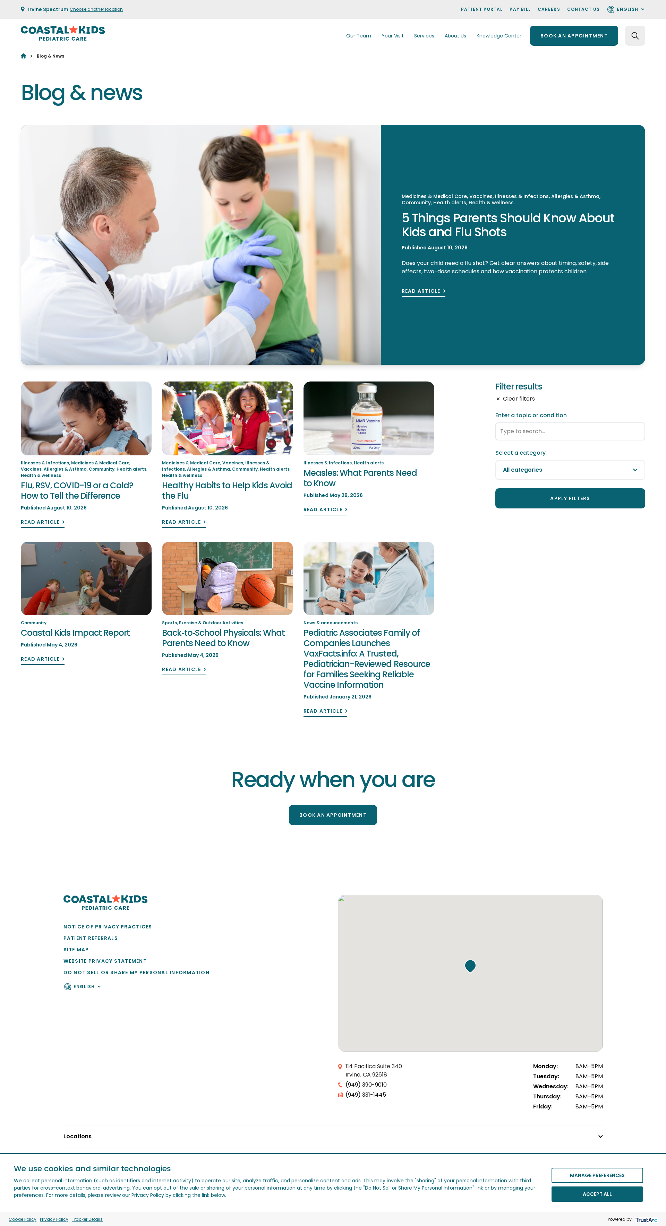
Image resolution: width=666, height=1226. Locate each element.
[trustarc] (646, 1219)
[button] (470, 966)
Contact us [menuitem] (583, 9)
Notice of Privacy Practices (107, 927)
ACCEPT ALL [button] (597, 1194)
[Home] (23, 56)
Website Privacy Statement (105, 961)
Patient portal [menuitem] (482, 9)
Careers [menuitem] (549, 9)
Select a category (520, 453)
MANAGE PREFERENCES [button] (597, 1175)
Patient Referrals (90, 938)
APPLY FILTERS (570, 498)
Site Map (76, 949)
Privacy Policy (54, 1219)
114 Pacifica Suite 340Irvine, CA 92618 (373, 1070)
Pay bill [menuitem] (520, 9)
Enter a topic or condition (531, 415)
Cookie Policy (22, 1219)
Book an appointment (574, 35)
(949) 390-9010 (366, 1085)
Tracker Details (87, 1219)
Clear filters (519, 399)
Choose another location (96, 9)
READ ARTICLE (421, 291)
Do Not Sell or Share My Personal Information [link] (136, 972)
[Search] (635, 36)
